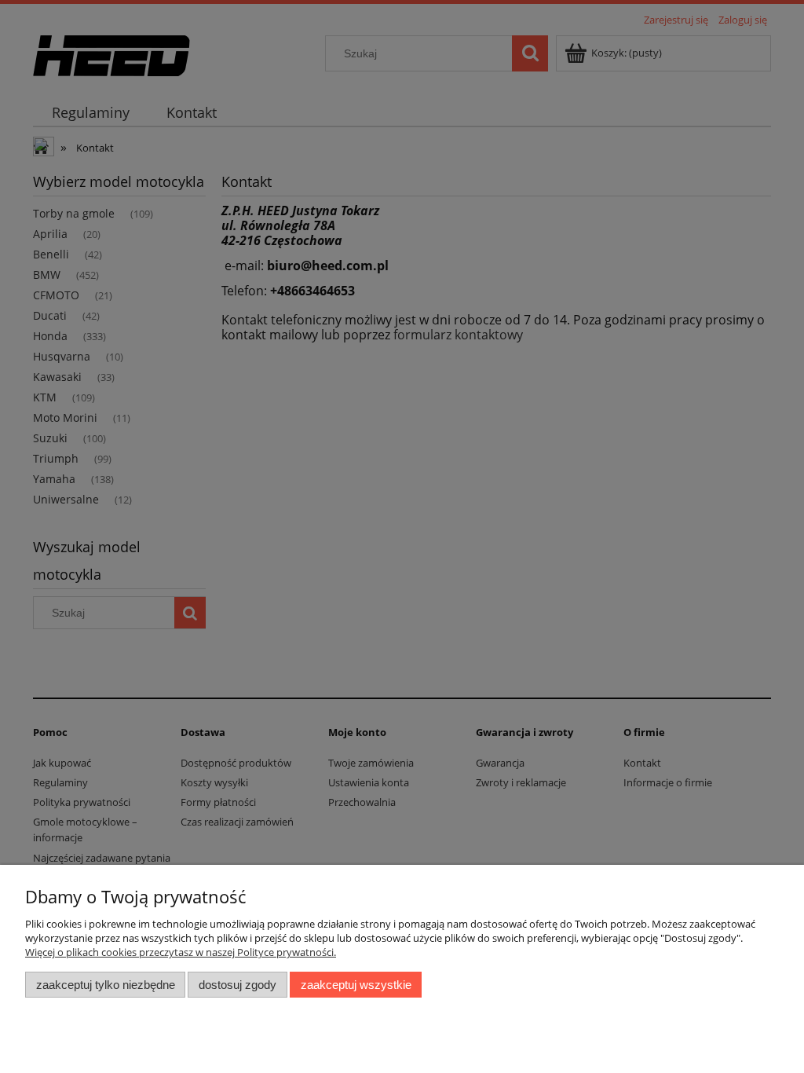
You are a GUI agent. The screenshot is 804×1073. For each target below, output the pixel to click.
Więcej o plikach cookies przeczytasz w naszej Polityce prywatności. (180, 952)
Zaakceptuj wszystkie (356, 984)
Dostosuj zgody (237, 984)
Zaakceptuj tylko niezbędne (105, 984)
